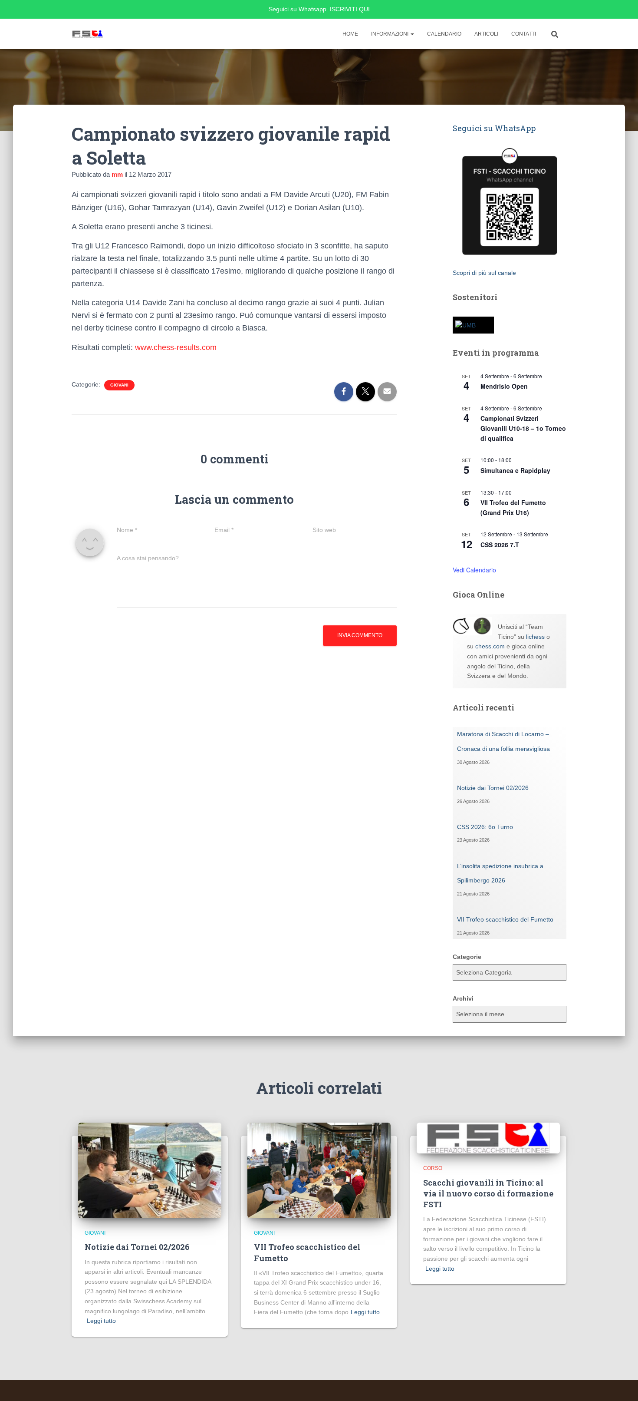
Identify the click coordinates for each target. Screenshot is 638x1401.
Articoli (486, 34)
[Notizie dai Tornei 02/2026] (149, 1169)
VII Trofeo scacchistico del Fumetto (505, 919)
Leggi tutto (101, 1320)
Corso (432, 1168)
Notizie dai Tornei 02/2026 (493, 787)
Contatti (523, 34)
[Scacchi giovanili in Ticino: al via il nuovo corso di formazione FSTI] (488, 1137)
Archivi (463, 998)
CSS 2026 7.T (499, 544)
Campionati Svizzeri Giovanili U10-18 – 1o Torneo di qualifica (523, 428)
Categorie (467, 956)
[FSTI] (88, 34)
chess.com (490, 646)
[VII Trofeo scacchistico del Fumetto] (319, 1169)
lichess (535, 636)
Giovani (119, 385)
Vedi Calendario (474, 569)
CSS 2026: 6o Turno (485, 826)
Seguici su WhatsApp (494, 128)
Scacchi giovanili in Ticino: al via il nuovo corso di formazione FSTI (488, 1193)
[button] (412, 34)
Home (350, 34)
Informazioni (390, 34)
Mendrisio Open (504, 386)
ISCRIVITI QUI (350, 9)
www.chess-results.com (176, 347)
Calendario (444, 34)
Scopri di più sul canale (484, 272)
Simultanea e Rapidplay (515, 470)
